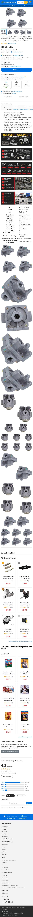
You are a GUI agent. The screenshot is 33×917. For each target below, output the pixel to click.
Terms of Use (5, 878)
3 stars (2, 786)
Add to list (8, 96)
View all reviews (7, 776)
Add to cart (16, 70)
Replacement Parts (24, 109)
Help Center (26, 816)
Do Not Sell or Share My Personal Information (13, 888)
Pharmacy (4, 862)
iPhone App (4, 893)
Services (14, 6)
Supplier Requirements (7, 839)
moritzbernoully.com (18, 55)
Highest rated (20, 795)
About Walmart (5, 826)
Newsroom (4, 831)
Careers (4, 829)
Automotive (15, 109)
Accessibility (5, 867)
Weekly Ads (23, 818)
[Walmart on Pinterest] (12, 902)
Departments (7, 6)
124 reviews (13, 43)
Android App (5, 896)
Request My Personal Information (10, 885)
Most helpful (5, 799)
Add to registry (24, 96)
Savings (20, 6)
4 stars (2, 784)
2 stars (2, 788)
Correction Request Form (10, 751)
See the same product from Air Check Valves (20, 641)
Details (14, 93)
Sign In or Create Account (12, 816)
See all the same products (25, 737)
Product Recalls (6, 870)
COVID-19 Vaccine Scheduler (9, 860)
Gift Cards (4, 854)
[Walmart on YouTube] (9, 902)
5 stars (2, 782)
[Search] (26, 2)
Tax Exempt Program (7, 872)
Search (29, 803)
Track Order (12, 818)
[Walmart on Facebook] (3, 902)
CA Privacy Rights (6, 883)
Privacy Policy (5, 880)
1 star (3, 790)
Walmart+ (4, 852)
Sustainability (5, 836)
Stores (3, 847)
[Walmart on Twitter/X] (6, 902)
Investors (4, 834)
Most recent (10, 795)
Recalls (3, 865)
